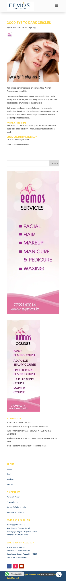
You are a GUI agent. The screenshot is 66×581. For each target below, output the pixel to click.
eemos (12, 27)
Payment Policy (13, 497)
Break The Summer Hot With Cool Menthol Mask (26, 446)
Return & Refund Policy (17, 507)
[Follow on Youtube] (21, 566)
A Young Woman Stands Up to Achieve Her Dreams (27, 427)
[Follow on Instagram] (15, 566)
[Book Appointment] (59, 574)
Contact (10, 484)
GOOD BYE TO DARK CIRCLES (19, 422)
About (9, 469)
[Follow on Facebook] (9, 566)
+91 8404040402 (21, 535)
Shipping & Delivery (15, 512)
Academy (10, 479)
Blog (33, 27)
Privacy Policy (12, 502)
